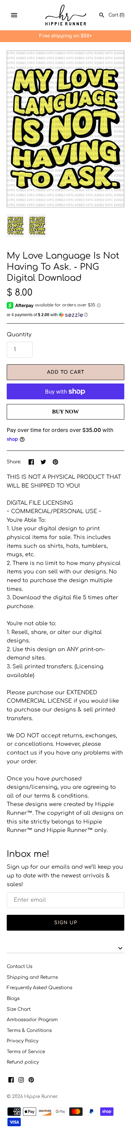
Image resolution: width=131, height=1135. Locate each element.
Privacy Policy (22, 1040)
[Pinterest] (31, 1081)
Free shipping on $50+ (65, 35)
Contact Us (19, 966)
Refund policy (23, 1062)
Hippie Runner (40, 1096)
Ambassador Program (32, 1019)
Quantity (19, 335)
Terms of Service (26, 1051)
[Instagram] (21, 1081)
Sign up (65, 922)
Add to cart (65, 372)
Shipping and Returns (32, 977)
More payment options (65, 422)
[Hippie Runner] (66, 15)
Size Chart (19, 1009)
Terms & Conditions (29, 1030)
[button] (65, 315)
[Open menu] (14, 15)
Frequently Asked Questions (39, 987)
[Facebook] (11, 1081)
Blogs (13, 998)
